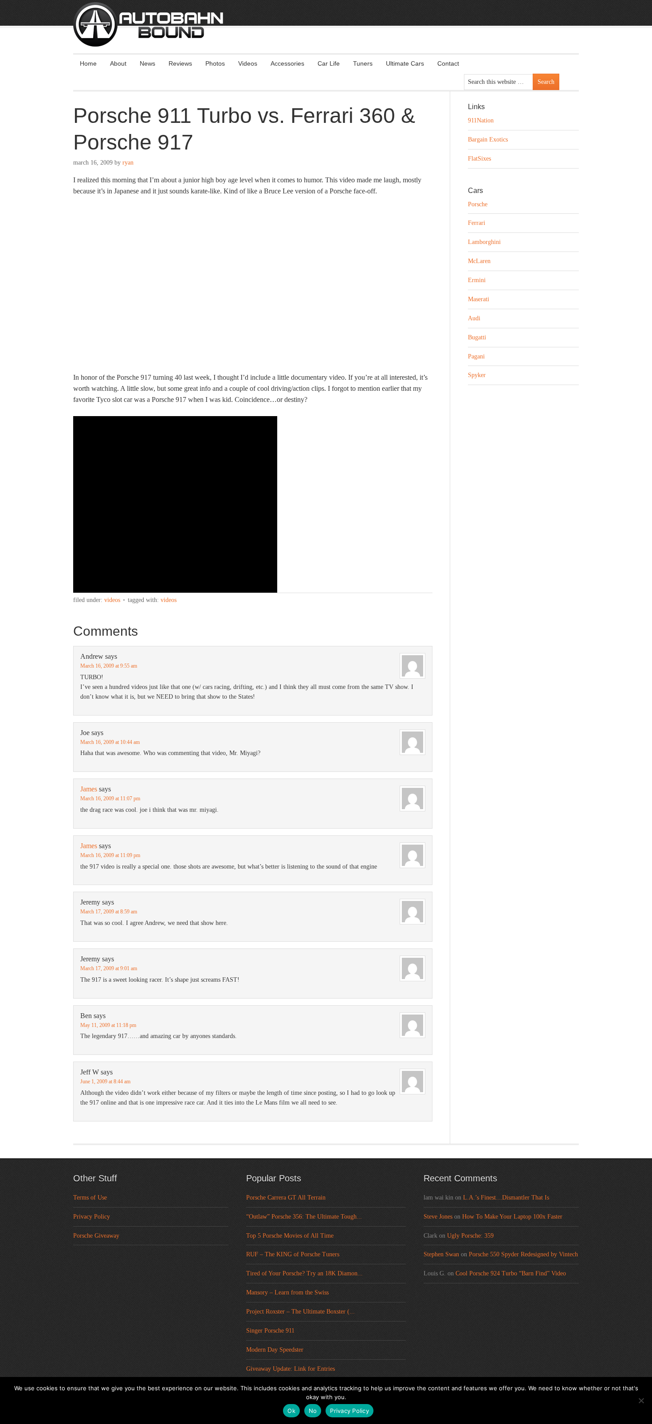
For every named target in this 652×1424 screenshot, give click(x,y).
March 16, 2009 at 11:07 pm (110, 798)
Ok (291, 1410)
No (313, 1410)
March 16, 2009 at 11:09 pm (110, 855)
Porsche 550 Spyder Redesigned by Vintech (523, 1254)
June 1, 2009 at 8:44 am (105, 1081)
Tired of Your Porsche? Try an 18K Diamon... (304, 1273)
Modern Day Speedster (274, 1349)
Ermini (477, 280)
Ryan (128, 162)
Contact (448, 63)
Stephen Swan (441, 1254)
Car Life (329, 63)
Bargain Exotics (488, 139)
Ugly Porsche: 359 (470, 1235)
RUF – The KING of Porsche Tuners (292, 1254)
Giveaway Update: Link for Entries (290, 1368)
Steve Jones (438, 1216)
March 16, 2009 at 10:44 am (110, 742)
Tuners (363, 63)
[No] (640, 1400)
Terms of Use (90, 1197)
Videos (247, 63)
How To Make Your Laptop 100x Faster (512, 1216)
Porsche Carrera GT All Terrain (286, 1197)
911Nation (481, 120)
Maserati (478, 299)
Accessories (287, 63)
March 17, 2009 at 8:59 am (108, 912)
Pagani (476, 356)
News (147, 63)
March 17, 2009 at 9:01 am (108, 968)
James (88, 789)
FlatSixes (479, 158)
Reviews (180, 63)
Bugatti (477, 337)
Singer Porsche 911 (270, 1330)
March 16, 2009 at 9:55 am (108, 666)
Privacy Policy (91, 1216)
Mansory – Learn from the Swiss (287, 1292)
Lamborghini (484, 242)
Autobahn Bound (340, 32)
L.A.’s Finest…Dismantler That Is (506, 1197)
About (118, 63)
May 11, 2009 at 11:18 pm (108, 1025)
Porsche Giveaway (96, 1235)
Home (88, 63)
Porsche (477, 204)
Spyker (477, 375)
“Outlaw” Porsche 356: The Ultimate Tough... (304, 1216)
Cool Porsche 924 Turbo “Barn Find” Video (511, 1273)
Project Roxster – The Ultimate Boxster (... (300, 1311)
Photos (215, 63)
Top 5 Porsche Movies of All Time (290, 1235)
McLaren (479, 261)
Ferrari (476, 223)
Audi (474, 318)
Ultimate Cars (405, 63)
